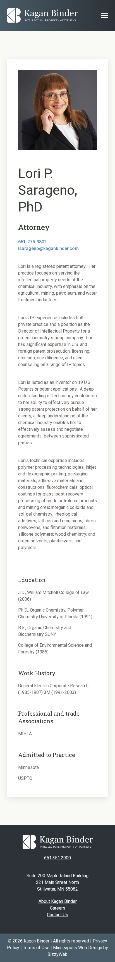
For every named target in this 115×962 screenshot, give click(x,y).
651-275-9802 (32, 241)
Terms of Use (36, 947)
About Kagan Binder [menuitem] (58, 901)
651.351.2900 (57, 857)
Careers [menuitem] (57, 908)
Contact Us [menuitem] (57, 914)
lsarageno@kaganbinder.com (48, 248)
